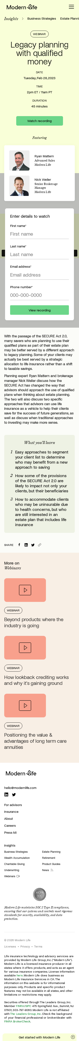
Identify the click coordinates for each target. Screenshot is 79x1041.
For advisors (13, 805)
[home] (22, 6)
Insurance (11, 811)
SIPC (28, 1006)
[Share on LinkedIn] (26, 545)
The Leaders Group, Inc (25, 1013)
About (8, 818)
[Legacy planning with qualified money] (33, 545)
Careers (10, 825)
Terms (38, 946)
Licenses (10, 946)
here (20, 975)
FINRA (20, 1006)
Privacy (25, 946)
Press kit (10, 832)
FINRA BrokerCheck (17, 1021)
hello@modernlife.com (20, 788)
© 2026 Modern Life (17, 940)
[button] (71, 6)
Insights (9, 845)
